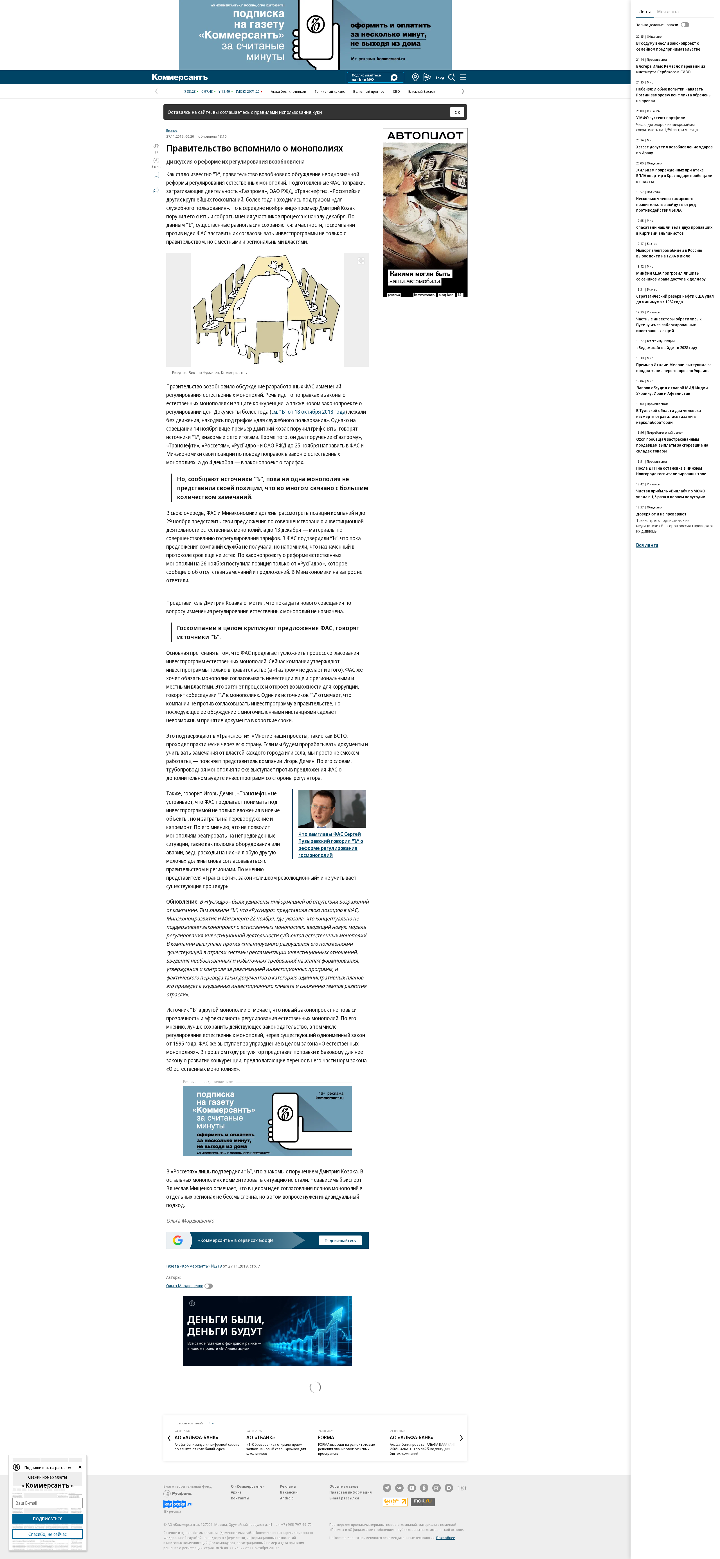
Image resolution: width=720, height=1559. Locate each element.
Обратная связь (344, 1486)
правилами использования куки (288, 112)
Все (210, 1423)
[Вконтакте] (399, 1488)
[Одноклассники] (424, 1488)
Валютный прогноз (368, 91)
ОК (457, 112)
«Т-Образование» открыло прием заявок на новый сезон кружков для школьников (276, 1449)
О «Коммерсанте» (248, 1486)
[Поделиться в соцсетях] (156, 190)
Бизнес (171, 130)
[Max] (449, 1488)
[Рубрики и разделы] (463, 77)
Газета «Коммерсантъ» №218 (194, 1266)
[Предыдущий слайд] (169, 1438)
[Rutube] (436, 1488)
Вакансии (289, 1492)
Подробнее (445, 1537)
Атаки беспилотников (288, 91)
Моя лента (668, 11)
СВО (396, 91)
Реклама (288, 1486)
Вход (439, 77)
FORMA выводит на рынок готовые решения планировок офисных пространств (346, 1449)
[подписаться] (210, 1286)
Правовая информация (350, 1492)
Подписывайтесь (340, 1240)
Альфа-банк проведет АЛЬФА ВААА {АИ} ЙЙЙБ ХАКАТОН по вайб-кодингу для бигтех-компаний (422, 1449)
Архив (236, 1492)
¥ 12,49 (224, 91)
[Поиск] (451, 77)
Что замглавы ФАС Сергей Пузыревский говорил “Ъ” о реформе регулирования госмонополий (330, 844)
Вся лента (647, 545)
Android (287, 1498)
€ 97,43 (207, 91)
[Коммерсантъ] (180, 77)
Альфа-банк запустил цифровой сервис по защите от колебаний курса (207, 1446)
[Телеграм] (387, 1488)
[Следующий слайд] (461, 1438)
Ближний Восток (421, 91)
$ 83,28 (190, 91)
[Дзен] (412, 1488)
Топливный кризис (329, 91)
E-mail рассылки (344, 1498)
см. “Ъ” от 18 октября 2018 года (308, 411)
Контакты (240, 1498)
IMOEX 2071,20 (248, 91)
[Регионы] (415, 77)
